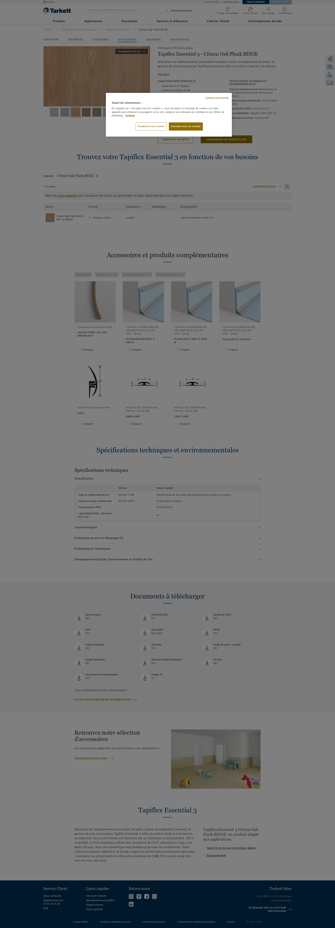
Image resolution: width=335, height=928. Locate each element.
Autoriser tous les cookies (186, 126)
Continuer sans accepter (217, 97)
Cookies (130, 115)
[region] (169, 115)
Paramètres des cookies (151, 126)
